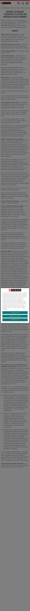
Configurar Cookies (15, 312)
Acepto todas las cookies (15, 316)
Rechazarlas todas (15, 319)
